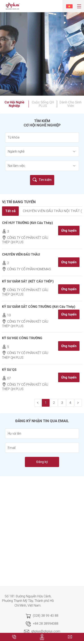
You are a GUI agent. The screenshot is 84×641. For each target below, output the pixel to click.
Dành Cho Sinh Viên (71, 104)
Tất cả (10, 211)
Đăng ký (42, 462)
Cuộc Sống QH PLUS (43, 104)
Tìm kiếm (45, 180)
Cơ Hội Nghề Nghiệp (14, 104)
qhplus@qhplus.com (45, 631)
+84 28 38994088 (45, 624)
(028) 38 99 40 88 (45, 616)
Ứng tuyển (68, 230)
